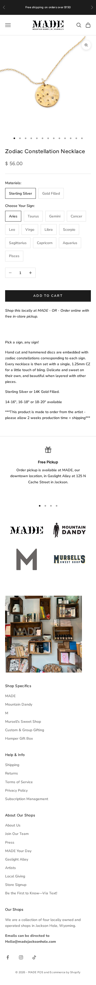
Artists (10, 867)
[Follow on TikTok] (34, 957)
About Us (12, 825)
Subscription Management (26, 799)
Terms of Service (19, 782)
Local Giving (15, 876)
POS (40, 972)
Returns (11, 773)
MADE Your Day (18, 850)
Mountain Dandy (18, 704)
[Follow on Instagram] (21, 957)
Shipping (12, 764)
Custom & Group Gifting (24, 730)
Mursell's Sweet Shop (23, 721)
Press (9, 842)
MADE (10, 696)
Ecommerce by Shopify (65, 972)
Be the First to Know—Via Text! (31, 893)
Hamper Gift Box (19, 738)
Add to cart (48, 296)
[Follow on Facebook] (7, 957)
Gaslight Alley (16, 859)
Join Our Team (17, 833)
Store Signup (15, 884)
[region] (48, 472)
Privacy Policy (16, 790)
